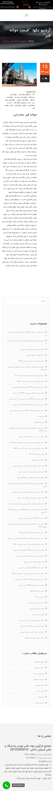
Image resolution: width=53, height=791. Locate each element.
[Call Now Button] (6, 785)
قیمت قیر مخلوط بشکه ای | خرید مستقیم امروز (28, 466)
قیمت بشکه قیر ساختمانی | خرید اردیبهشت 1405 (27, 574)
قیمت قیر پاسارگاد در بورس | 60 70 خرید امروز (28, 393)
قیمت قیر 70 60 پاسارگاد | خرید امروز (31, 568)
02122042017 (31, 758)
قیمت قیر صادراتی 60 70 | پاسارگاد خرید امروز (28, 550)
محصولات (41, 697)
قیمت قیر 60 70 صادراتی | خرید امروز (31, 518)
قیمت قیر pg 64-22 (37, 591)
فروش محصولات (38, 680)
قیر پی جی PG (39, 597)
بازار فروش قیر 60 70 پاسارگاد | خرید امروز (29, 580)
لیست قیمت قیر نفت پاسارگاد (34, 638)
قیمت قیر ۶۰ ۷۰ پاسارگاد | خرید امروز (31, 437)
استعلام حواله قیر (24, 95)
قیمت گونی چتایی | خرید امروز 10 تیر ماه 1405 (28, 449)
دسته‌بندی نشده (38, 674)
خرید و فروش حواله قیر (22, 103)
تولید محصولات (39, 662)
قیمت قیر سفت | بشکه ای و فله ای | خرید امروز (28, 492)
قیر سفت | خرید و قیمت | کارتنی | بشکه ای (30, 556)
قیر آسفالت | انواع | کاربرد (35, 355)
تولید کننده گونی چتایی (36, 609)
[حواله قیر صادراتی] (19, 74)
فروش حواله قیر (20, 105)
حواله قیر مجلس (22, 100)
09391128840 (30, 755)
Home (31, 41)
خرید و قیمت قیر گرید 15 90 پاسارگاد (31, 533)
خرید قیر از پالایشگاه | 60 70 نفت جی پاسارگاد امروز (27, 411)
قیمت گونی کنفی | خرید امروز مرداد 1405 (30, 381)
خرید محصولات (39, 668)
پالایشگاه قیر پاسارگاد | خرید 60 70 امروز (30, 478)
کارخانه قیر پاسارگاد (37, 460)
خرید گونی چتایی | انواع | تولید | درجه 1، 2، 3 (29, 376)
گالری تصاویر (40, 685)
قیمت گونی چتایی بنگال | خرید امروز (32, 349)
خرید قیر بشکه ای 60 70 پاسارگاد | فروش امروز (28, 387)
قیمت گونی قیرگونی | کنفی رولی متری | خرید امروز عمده (25, 504)
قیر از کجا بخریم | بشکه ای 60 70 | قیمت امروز (28, 405)
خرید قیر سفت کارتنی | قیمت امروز (32, 632)
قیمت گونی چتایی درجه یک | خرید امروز (31, 472)
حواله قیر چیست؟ (21, 97)
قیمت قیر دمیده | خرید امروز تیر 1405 (31, 361)
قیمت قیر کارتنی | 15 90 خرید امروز (32, 626)
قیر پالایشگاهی (39, 422)
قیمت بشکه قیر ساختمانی (35, 603)
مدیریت (29, 92)
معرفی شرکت (39, 703)
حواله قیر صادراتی (25, 115)
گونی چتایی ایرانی (38, 615)
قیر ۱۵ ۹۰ (40, 417)
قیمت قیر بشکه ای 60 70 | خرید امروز (31, 585)
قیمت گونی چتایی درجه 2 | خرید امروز (31, 620)
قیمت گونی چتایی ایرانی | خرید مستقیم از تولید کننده (26, 443)
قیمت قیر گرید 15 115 (36, 454)
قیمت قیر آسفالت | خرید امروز (34, 562)
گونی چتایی (40, 691)
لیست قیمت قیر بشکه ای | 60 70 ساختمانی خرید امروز (26, 539)
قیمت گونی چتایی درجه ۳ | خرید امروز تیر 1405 (28, 544)
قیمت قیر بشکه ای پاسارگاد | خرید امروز (31, 498)
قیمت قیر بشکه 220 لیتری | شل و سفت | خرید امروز (26, 399)
